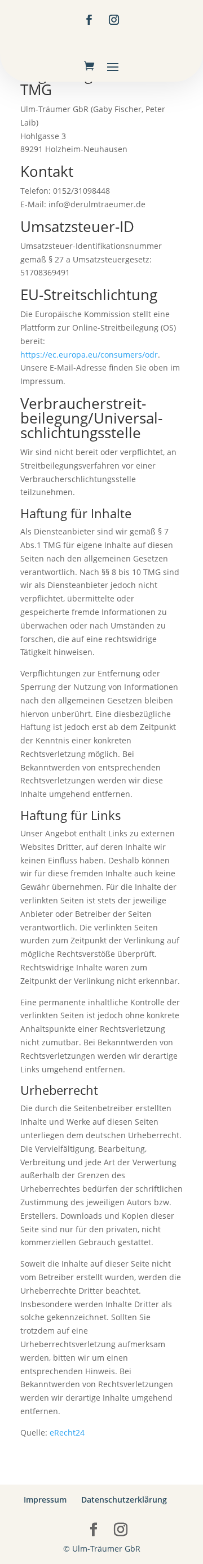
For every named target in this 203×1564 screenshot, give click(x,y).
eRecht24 (67, 1432)
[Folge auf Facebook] (89, 20)
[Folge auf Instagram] (114, 20)
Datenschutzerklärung (124, 1499)
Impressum (45, 1499)
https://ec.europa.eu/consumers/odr (89, 354)
